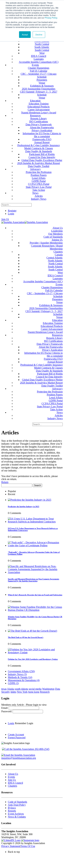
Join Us (12, 779)
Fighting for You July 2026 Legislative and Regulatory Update (33, 659)
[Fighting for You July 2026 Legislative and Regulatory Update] (35, 652)
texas (4, 688)
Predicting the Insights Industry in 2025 (23, 506)
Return (4, 482)
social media (35, 688)
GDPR (13, 683)
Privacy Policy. (51, 17)
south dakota (21, 688)
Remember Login (24, 723)
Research (45, 691)
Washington (48, 688)
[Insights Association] (13, 222)
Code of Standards (17, 801)
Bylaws (12, 807)
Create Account (16, 734)
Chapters (12, 785)
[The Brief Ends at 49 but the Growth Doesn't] (32, 630)
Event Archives (16, 813)
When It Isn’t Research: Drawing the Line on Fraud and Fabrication (35, 595)
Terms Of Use (28, 846)
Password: (7, 711)
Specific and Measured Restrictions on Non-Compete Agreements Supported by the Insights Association (33, 580)
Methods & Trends (20, 677)
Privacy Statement (10, 846)
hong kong (33, 691)
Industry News (17, 674)
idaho (13, 691)
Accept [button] (25, 34)
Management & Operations (24, 680)
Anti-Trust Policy (17, 804)
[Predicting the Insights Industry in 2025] (29, 499)
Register (12, 210)
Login (11, 213)
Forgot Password (16, 737)
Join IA (5, 219)
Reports (12, 810)
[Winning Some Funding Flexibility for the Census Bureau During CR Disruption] (35, 610)
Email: (5, 707)
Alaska (10, 688)
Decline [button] (38, 34)
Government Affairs (21, 671)
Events (11, 776)
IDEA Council (15, 782)
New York (22, 691)
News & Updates (17, 816)
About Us (13, 773)
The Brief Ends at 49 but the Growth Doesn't (25, 637)
